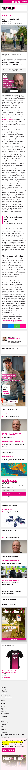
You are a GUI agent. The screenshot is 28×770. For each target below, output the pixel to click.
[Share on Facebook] (5, 326)
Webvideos (3, 711)
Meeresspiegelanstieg (8, 456)
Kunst (2, 721)
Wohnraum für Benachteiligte (10, 560)
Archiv (2, 710)
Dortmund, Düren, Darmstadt (10, 580)
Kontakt (3, 700)
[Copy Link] (23, 326)
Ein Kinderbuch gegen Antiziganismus (12, 441)
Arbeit (4, 352)
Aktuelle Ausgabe (5, 708)
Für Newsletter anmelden (14, 494)
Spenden (24, 1)
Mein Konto (12, 1)
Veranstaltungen (5, 713)
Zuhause (3, 726)
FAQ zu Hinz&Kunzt (6, 690)
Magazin (3, 706)
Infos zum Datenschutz (7, 498)
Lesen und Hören (5, 723)
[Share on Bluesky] (11, 326)
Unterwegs (3, 724)
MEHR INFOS (14, 90)
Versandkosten (7, 677)
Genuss (3, 719)
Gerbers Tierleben (7, 509)
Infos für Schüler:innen (6, 697)
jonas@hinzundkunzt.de (14, 338)
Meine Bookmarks (19, 1)
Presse (2, 699)
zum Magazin (8, 750)
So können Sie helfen (6, 695)
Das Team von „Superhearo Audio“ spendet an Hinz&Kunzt (11, 434)
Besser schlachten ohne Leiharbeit (11, 20)
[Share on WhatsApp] (17, 326)
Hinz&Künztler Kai (7, 414)
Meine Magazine (16, 1)
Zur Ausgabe (14, 639)
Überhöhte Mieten (7, 589)
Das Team (3, 693)
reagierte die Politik (7, 119)
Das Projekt (4, 691)
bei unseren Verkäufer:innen (15, 746)
